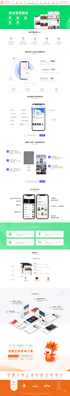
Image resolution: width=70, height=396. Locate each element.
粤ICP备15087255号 (29, 393)
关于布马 (57, 3)
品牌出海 (41, 3)
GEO (25, 3)
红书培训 (48, 3)
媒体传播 (45, 3)
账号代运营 (33, 3)
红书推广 (21, 3)
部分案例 (53, 3)
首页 (13, 3)
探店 (37, 3)
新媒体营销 (29, 3)
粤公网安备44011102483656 (38, 393)
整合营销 (17, 3)
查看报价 (26, 281)
